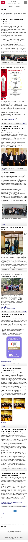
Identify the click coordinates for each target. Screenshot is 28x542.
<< (3, 511)
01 (9, 511)
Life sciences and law (7, 172)
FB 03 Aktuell (5, 526)
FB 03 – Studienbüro (7, 518)
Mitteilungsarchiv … (5, 17)
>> (3, 513)
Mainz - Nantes (4, 307)
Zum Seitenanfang (14, 538)
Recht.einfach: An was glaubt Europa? (13, 67)
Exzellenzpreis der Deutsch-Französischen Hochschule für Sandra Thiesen (13, 128)
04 (17, 511)
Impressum (13, 537)
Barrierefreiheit (20, 537)
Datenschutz (7, 537)
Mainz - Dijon (4, 306)
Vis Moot (11, 470)
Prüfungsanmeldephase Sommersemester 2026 (13, 520)
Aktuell (3, 64)
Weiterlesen (3, 422)
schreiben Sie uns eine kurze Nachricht (10, 14)
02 (12, 511)
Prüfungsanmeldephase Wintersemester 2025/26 (13, 522)
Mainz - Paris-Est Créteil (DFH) (8, 308)
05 (20, 511)
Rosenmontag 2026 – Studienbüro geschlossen (13, 524)
